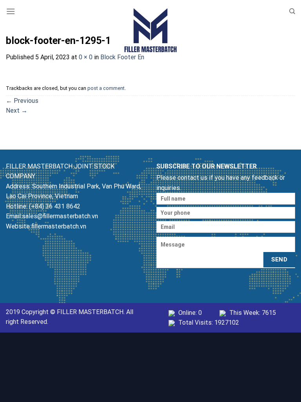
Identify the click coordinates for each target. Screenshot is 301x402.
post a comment (106, 88)
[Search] (292, 11)
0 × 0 (85, 57)
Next (16, 110)
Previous (22, 100)
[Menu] (10, 11)
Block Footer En (122, 57)
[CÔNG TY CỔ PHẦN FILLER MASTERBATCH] (150, 28)
